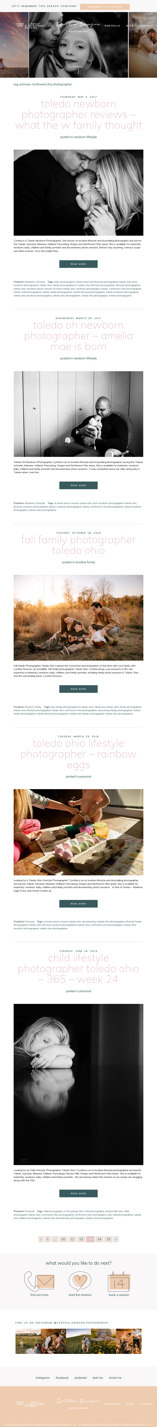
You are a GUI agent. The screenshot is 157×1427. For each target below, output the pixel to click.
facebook (62, 1377)
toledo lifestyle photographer (89, 292)
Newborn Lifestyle (85, 137)
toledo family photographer (57, 292)
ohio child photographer (120, 1214)
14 (99, 1239)
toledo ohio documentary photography (64, 1218)
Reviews (31, 28)
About (35, 24)
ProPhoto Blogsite (96, 1424)
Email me (115, 1377)
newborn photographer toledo (73, 506)
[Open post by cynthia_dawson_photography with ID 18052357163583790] (103, 1341)
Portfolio (112, 26)
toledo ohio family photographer (86, 713)
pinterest (81, 1377)
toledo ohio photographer (66, 295)
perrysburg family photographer (115, 710)
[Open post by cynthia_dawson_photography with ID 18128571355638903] (53, 1341)
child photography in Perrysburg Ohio (63, 1211)
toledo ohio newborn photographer (33, 295)
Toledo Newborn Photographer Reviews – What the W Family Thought (78, 115)
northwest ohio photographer (125, 288)
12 (81, 1239)
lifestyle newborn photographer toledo (35, 506)
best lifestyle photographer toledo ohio (110, 281)
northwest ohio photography (90, 1214)
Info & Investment (31, 26)
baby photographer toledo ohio (71, 281)
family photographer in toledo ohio (71, 285)
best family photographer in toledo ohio (71, 706)
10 (63, 1239)
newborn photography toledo (92, 288)
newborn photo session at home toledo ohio (51, 288)
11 (72, 1239)
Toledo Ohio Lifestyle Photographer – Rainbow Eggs (78, 754)
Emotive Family (85, 562)
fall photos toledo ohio (106, 706)
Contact (146, 26)
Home (20, 24)
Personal (85, 776)
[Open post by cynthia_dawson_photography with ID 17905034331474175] (28, 1341)
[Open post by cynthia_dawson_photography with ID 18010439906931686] (128, 1341)
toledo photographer (120, 295)
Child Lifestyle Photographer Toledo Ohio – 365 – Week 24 (78, 969)
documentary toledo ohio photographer (103, 921)
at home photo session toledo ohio (73, 503)
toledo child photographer (28, 292)
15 (108, 1239)
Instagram (43, 1377)
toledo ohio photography (94, 295)
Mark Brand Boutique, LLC (132, 1424)
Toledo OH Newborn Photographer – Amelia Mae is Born (78, 336)
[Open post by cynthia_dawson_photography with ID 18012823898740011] (78, 1341)
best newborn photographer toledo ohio (114, 503)
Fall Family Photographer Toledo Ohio (78, 545)
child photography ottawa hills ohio (104, 1211)
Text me (98, 1377)
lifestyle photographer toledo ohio (45, 710)
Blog (130, 26)
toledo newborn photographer (122, 292)
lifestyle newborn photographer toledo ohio (66, 924)
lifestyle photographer (103, 285)
